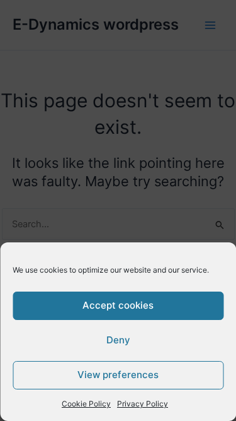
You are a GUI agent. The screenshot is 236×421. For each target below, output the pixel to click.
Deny (118, 340)
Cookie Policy (86, 403)
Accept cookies (118, 305)
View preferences (118, 375)
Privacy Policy (142, 403)
